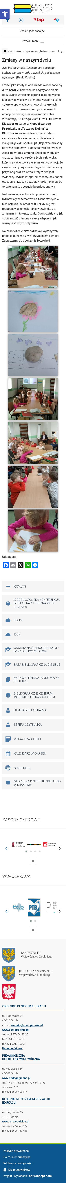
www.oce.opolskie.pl (15, 1029)
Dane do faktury (12, 1048)
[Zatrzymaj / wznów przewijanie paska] (5, 51)
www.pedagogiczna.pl (16, 1078)
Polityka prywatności (16, 1151)
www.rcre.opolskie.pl (15, 1121)
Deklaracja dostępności (17, 1163)
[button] (5, 14)
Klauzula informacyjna (16, 1157)
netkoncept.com (40, 1176)
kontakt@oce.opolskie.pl (27, 1025)
